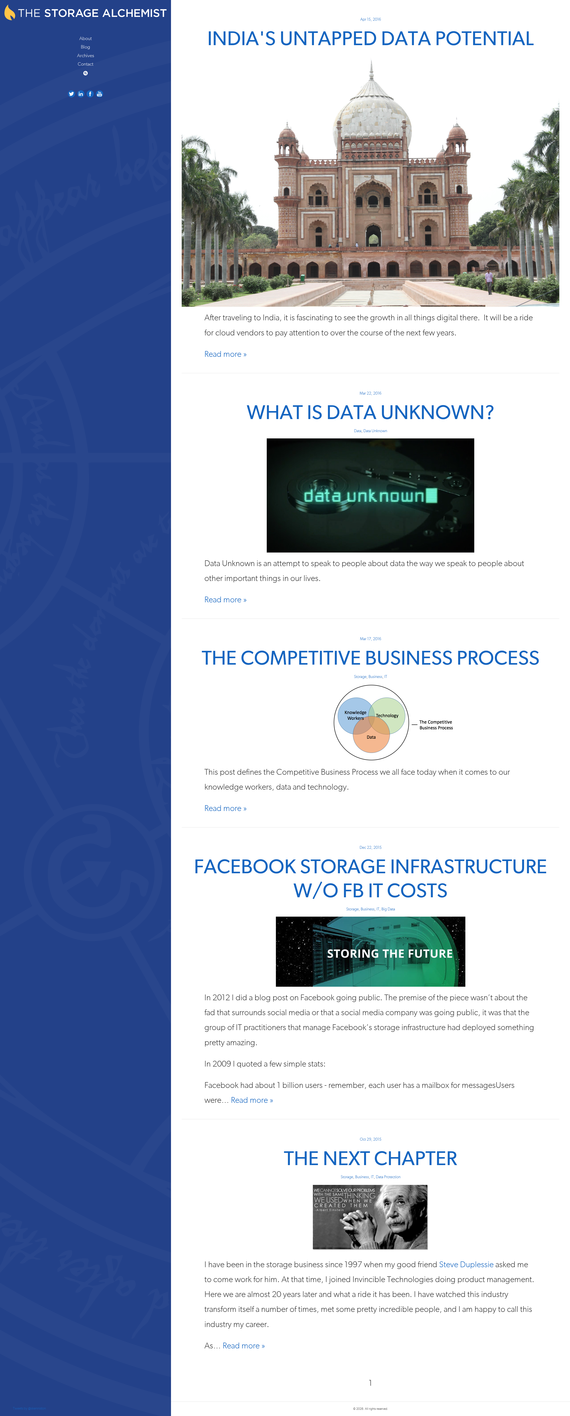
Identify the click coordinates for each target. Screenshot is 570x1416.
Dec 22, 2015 (371, 848)
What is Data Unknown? (371, 413)
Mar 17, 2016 (370, 639)
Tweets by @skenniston (29, 1408)
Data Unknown (375, 431)
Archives (85, 55)
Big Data (388, 909)
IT (385, 677)
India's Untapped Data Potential (370, 40)
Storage (360, 677)
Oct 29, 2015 (370, 1140)
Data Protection (388, 1177)
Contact (85, 64)
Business (375, 677)
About (85, 38)
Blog (85, 46)
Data (357, 431)
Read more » (225, 354)
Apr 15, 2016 (370, 20)
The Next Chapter (370, 1160)
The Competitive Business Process (370, 659)
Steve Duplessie (466, 1264)
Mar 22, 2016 (370, 393)
